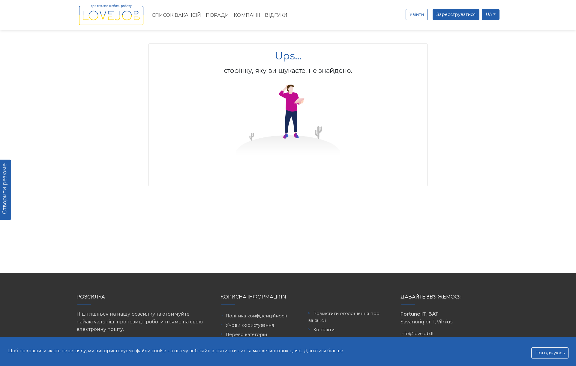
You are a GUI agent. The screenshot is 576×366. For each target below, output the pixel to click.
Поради (217, 15)
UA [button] (489, 14)
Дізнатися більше (323, 350)
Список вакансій (176, 15)
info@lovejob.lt (417, 333)
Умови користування (250, 325)
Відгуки (276, 15)
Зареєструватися (456, 14)
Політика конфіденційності (256, 316)
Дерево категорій (246, 334)
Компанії (247, 15)
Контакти (323, 329)
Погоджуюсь (550, 353)
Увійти (417, 14)
